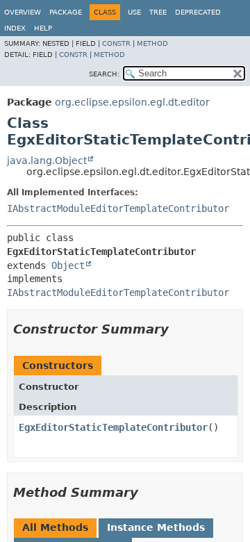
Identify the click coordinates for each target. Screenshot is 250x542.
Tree (158, 12)
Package (65, 12)
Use (134, 12)
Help (43, 28)
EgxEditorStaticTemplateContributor (113, 427)
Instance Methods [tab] (156, 527)
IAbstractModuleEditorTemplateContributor (118, 208)
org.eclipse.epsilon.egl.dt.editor (132, 102)
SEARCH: (104, 74)
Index (15, 28)
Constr (116, 43)
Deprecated (198, 12)
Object (68, 265)
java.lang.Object (47, 160)
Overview (22, 12)
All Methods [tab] (55, 527)
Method (152, 43)
